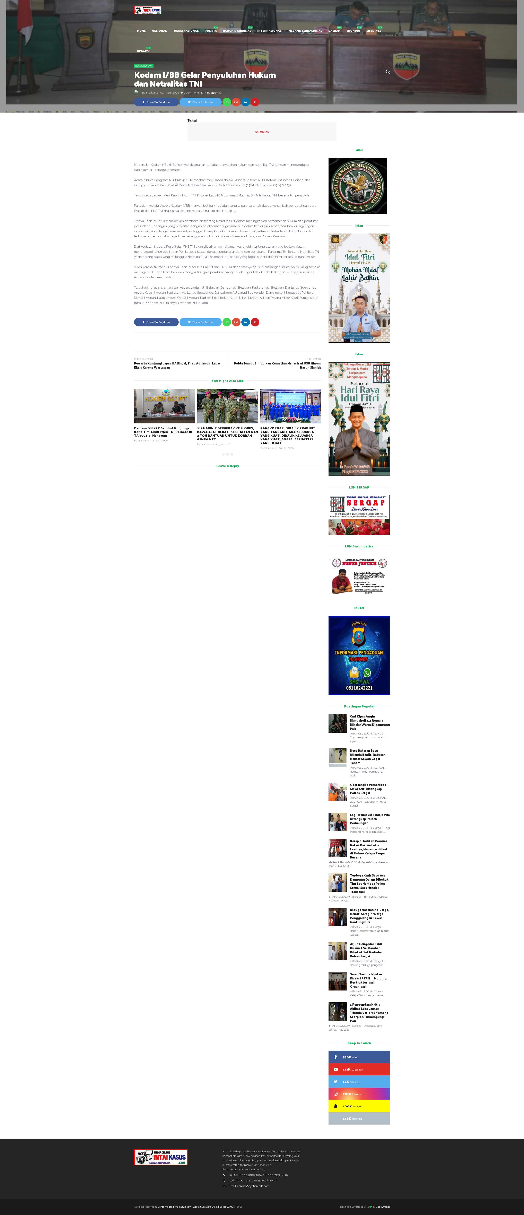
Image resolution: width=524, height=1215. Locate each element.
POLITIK (211, 30)
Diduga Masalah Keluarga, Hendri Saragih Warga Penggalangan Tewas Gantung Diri (369, 916)
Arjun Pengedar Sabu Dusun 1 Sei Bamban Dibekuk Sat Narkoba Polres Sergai (366, 950)
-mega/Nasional (186, 30)
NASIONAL (159, 30)
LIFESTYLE (373, 30)
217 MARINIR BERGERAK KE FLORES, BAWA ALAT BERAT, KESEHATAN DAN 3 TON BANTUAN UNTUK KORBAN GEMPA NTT (164, 433)
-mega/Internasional (305, 30)
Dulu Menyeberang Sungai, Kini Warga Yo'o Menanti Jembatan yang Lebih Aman (289, 431)
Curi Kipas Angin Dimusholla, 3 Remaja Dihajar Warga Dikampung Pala (370, 722)
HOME (141, 30)
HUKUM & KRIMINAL (237, 30)
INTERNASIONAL (269, 30)
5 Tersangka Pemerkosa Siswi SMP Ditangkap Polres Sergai (368, 788)
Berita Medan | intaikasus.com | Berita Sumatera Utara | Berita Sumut (196, 1206)
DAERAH (334, 30)
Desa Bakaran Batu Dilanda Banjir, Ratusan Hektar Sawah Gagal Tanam (368, 756)
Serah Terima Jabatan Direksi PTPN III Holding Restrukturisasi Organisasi (368, 980)
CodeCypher (383, 1206)
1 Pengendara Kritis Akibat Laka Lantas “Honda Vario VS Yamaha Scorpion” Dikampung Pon (369, 1012)
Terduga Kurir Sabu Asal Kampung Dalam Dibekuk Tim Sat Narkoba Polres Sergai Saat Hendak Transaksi (369, 883)
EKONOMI (353, 30)
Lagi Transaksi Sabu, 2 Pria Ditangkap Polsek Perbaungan (370, 819)
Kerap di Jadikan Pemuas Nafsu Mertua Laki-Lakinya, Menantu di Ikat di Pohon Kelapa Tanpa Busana (368, 849)
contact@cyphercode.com (253, 1186)
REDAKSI (143, 51)
